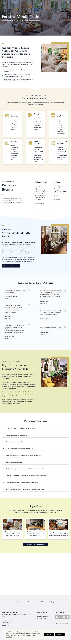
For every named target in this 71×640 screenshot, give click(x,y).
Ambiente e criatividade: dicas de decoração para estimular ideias (35, 534)
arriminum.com (64, 623)
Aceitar (49, 634)
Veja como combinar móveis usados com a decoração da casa (12, 534)
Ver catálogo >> (39, 203)
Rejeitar (59, 634)
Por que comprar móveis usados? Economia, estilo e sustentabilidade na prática (58, 534)
